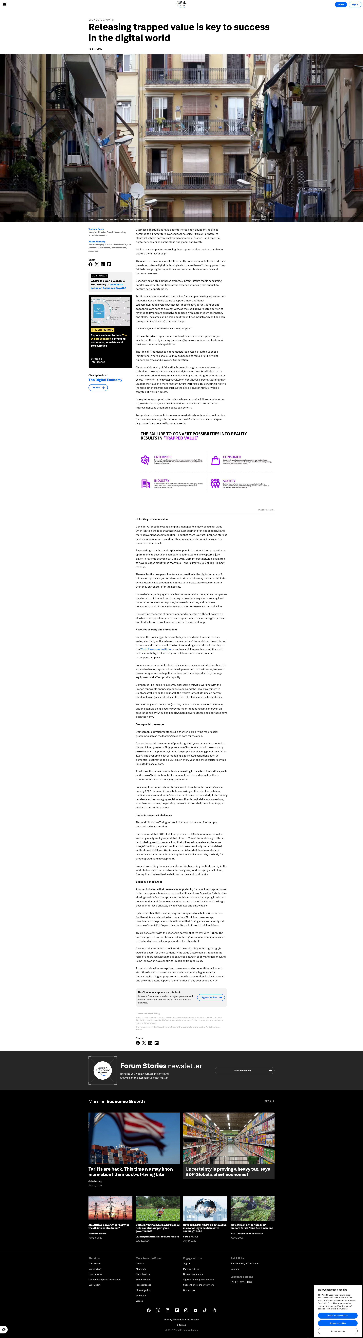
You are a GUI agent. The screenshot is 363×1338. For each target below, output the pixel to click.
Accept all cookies (338, 1323)
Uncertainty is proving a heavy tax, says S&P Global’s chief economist (227, 1171)
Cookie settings (338, 1331)
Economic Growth (101, 19)
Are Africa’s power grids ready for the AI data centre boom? (108, 1226)
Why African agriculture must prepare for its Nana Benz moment (252, 1226)
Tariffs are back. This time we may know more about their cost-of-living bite (130, 1171)
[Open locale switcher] (4, 1329)
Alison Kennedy (96, 241)
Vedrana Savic (96, 229)
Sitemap (181, 1325)
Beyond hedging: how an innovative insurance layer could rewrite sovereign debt (205, 1227)
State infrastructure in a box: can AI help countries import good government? (158, 1227)
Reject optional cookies (337, 1315)
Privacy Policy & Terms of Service (181, 1319)
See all (270, 1101)
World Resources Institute (155, 649)
